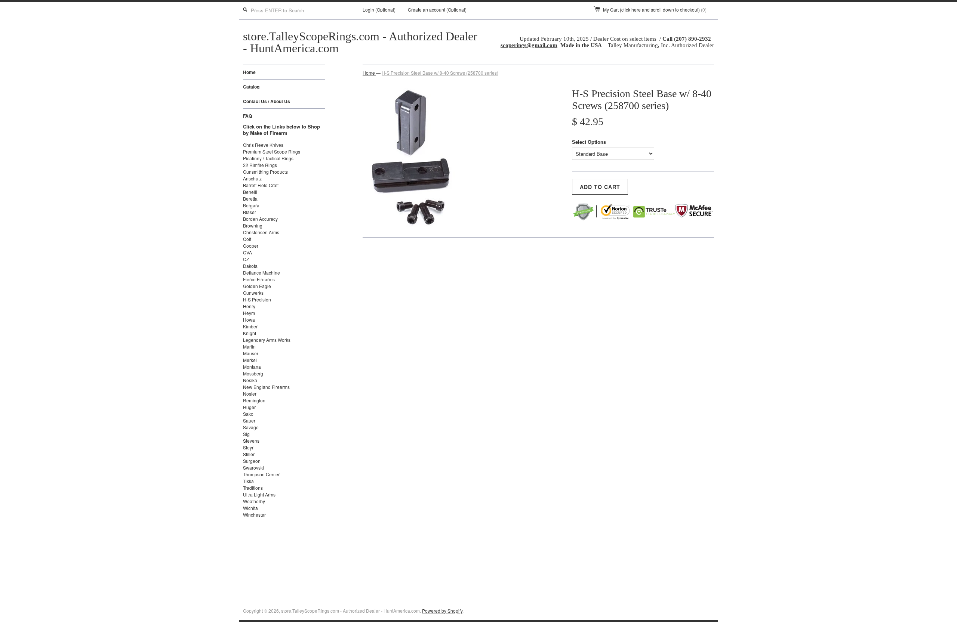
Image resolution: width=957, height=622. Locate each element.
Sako (248, 414)
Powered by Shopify (442, 610)
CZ (246, 259)
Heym (249, 313)
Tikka (248, 481)
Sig (246, 434)
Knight (249, 333)
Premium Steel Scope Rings (271, 151)
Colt (247, 239)
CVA (247, 252)
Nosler (249, 393)
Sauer (249, 420)
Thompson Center (261, 474)
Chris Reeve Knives (263, 145)
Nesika (250, 380)
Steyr (248, 447)
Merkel (250, 360)
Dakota (250, 266)
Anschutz (252, 178)
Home (249, 72)
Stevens (251, 440)
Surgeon (252, 461)
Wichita (250, 508)
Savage (251, 427)
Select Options (589, 141)
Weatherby (254, 501)
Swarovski (253, 467)
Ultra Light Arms (259, 494)
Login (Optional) (379, 9)
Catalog (251, 86)
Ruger (249, 407)
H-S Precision (257, 299)
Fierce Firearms (259, 279)
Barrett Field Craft (261, 185)
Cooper (250, 245)
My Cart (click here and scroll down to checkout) (655, 9)
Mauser (250, 353)
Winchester (254, 514)
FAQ (247, 115)
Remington (254, 400)
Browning (252, 225)
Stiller (249, 454)
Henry (249, 306)
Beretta (250, 198)
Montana (252, 366)
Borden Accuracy (260, 219)
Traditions (253, 488)
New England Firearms (266, 387)
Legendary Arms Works (266, 340)
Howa (249, 319)
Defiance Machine (261, 272)
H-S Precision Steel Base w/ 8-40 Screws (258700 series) (440, 72)
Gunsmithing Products (265, 171)
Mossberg (253, 373)
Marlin (249, 346)
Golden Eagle (257, 286)
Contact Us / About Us (266, 101)
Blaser (249, 212)
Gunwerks (253, 293)
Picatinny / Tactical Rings (268, 158)
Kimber (250, 326)
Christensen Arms (261, 232)
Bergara (251, 205)
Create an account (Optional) (437, 9)
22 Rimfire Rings (260, 165)
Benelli (250, 192)
